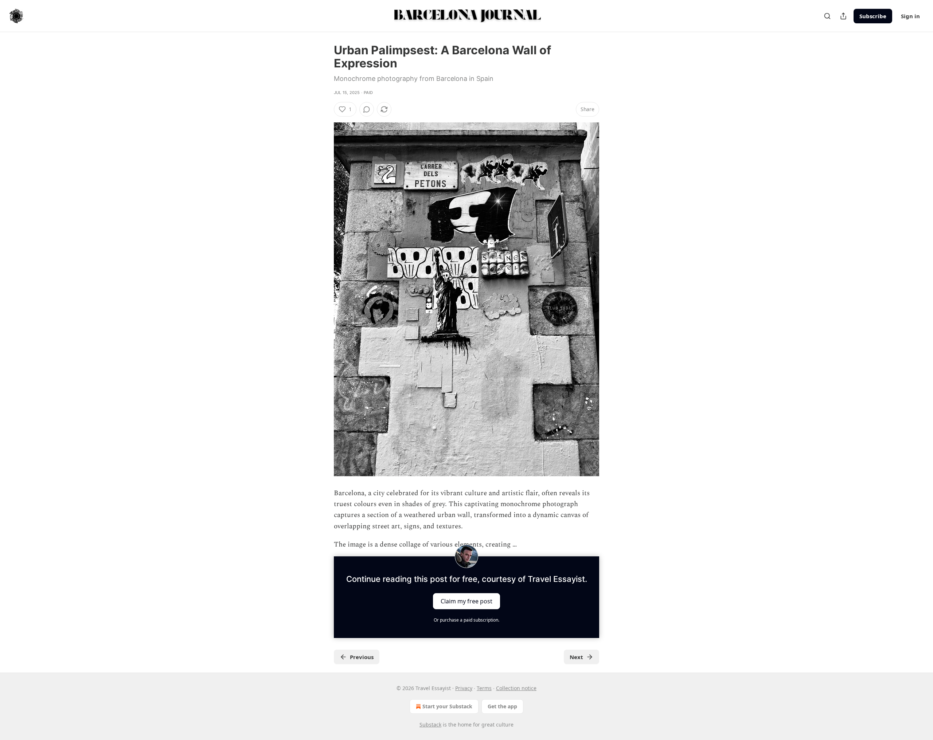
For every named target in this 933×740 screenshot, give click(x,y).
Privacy (463, 688)
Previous (362, 657)
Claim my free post (466, 601)
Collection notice (516, 688)
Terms (484, 688)
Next (576, 657)
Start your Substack (447, 706)
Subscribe (872, 16)
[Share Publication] (843, 16)
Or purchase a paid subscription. (466, 620)
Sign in (910, 16)
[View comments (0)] (366, 109)
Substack (430, 724)
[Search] (827, 16)
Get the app (502, 706)
